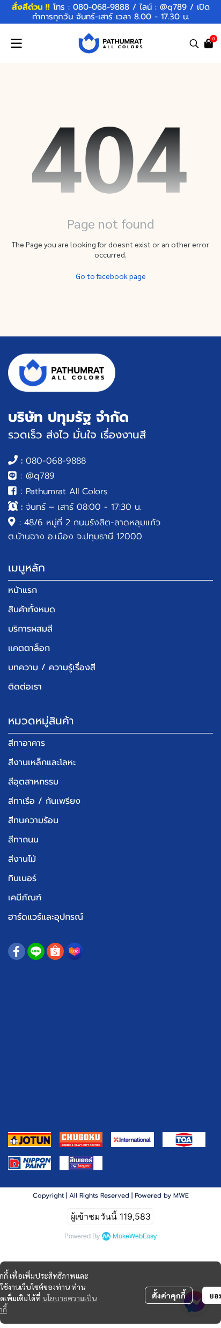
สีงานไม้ (22, 859)
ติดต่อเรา (25, 686)
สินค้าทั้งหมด (31, 609)
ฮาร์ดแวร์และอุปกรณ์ (45, 917)
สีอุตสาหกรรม (33, 781)
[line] (36, 951)
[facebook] (16, 951)
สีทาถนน (23, 839)
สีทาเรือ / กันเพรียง (44, 801)
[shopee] (55, 951)
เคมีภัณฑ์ (24, 897)
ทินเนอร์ (22, 878)
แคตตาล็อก (29, 648)
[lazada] (74, 951)
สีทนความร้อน (33, 820)
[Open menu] (16, 43)
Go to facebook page (111, 276)
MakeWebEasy (135, 1236)
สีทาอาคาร (26, 743)
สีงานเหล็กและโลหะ (42, 762)
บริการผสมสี (30, 628)
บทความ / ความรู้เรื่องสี (51, 667)
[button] (194, 43)
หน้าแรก (22, 590)
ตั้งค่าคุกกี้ (169, 1295)
